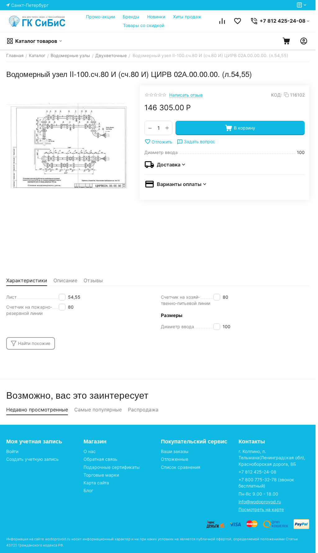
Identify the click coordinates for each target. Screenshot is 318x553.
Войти (12, 451)
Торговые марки (101, 475)
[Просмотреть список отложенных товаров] (237, 21)
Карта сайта (96, 482)
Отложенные (174, 459)
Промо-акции (100, 16)
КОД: (276, 94)
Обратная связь (100, 459)
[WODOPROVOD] (37, 21)
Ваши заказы (175, 451)
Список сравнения (180, 467)
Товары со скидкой (143, 25)
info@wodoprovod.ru (259, 501)
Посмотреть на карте (261, 509)
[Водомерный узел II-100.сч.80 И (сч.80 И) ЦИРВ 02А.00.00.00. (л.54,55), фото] (66, 145)
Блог (88, 490)
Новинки (156, 16)
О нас (90, 451)
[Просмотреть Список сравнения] (222, 21)
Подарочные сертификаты (112, 467)
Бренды (131, 16)
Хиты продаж (187, 16)
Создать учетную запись (32, 459)
